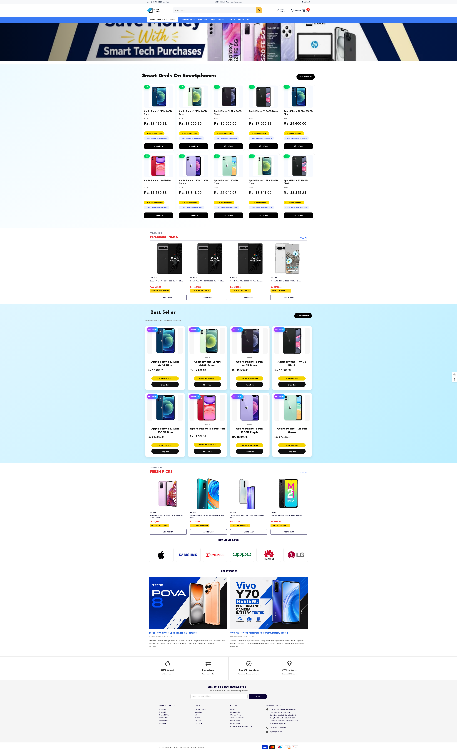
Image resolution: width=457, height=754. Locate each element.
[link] (161, 555)
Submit (257, 696)
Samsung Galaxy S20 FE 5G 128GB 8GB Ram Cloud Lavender (166, 517)
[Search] (217, 10)
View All (303, 238)
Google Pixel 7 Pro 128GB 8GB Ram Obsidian (166, 281)
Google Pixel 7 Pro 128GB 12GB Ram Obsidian (207, 281)
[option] (187, 613)
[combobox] (214, 10)
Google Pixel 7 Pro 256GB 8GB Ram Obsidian (246, 281)
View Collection (305, 77)
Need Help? (306, 2)
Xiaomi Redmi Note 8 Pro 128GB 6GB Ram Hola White (247, 517)
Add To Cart (168, 297)
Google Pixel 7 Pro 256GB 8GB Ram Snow (286, 281)
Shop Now (158, 146)
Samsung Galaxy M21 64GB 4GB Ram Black (286, 515)
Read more (152, 647)
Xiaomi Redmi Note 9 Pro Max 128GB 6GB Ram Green (207, 517)
